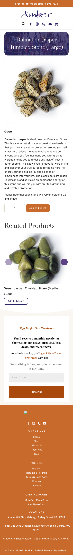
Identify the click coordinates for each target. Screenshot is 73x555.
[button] (16, 24)
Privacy (36, 485)
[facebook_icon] (30, 23)
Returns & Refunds (36, 472)
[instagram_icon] (37, 23)
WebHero (63, 550)
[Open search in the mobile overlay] (23, 23)
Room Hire (36, 449)
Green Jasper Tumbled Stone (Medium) (33, 288)
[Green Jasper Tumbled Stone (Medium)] (36, 258)
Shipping (36, 468)
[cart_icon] (56, 23)
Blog (36, 453)
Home (36, 436)
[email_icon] (50, 23)
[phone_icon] (43, 23)
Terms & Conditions (36, 476)
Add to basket (37, 208)
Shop (36, 441)
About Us (36, 445)
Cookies (36, 481)
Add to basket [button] (15, 301)
